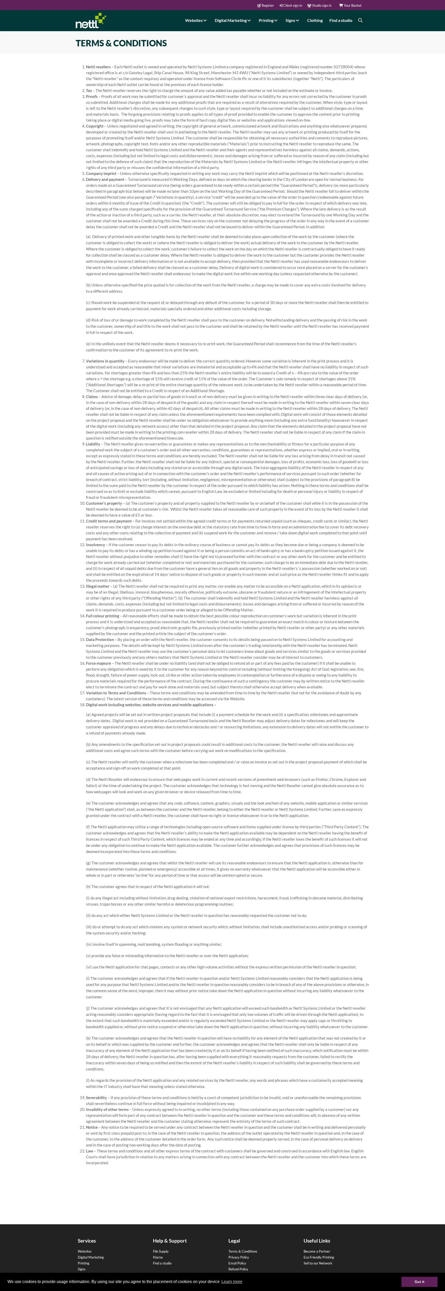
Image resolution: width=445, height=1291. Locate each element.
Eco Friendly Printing (319, 1257)
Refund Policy (238, 1269)
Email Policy (237, 1263)
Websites (194, 20)
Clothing (315, 20)
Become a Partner (317, 1251)
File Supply (161, 1251)
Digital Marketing (231, 20)
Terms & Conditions (242, 1251)
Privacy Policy (238, 1257)
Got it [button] (419, 1282)
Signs (291, 20)
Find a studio (340, 20)
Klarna (158, 1257)
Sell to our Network (318, 1263)
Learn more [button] (231, 1281)
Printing (266, 20)
